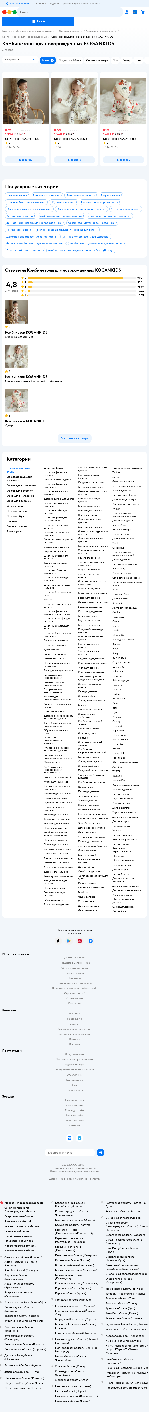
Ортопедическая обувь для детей (93, 877)
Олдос (116, 621)
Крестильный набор (55, 711)
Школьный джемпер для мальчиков (57, 634)
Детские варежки (122, 835)
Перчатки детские (122, 865)
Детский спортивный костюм (90, 744)
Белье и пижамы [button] (17, 526)
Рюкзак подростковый (125, 839)
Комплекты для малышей (57, 777)
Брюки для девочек (89, 597)
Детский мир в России (61, 1178)
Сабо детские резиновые (126, 577)
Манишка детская (122, 895)
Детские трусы (120, 821)
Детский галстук (121, 874)
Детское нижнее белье (125, 816)
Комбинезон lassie (88, 756)
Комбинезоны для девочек (93, 546)
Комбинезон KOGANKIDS (26, 332)
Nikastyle (117, 671)
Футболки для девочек (90, 487)
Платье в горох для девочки (88, 645)
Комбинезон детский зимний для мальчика (56, 834)
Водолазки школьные (56, 640)
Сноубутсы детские (89, 871)
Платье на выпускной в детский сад (57, 664)
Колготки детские (122, 789)
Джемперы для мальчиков (58, 858)
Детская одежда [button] (17, 511)
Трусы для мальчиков (124, 812)
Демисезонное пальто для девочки (92, 493)
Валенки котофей (122, 529)
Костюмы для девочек (90, 611)
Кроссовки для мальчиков (92, 663)
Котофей (117, 603)
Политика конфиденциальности (74, 983)
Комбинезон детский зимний (90, 723)
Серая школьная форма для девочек (58, 541)
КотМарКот (118, 780)
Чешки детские (86, 896)
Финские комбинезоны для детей (91, 776)
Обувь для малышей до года (56, 732)
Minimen (117, 716)
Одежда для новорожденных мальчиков (53, 740)
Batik (115, 707)
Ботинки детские (122, 573)
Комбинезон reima (88, 728)
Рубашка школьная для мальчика (56, 534)
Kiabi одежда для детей (125, 762)
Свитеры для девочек (90, 527)
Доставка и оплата (74, 957)
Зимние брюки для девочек (88, 653)
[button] (38, 21)
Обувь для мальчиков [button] (20, 496)
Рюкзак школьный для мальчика (56, 505)
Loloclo (116, 689)
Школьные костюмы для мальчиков (57, 586)
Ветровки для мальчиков (57, 793)
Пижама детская (121, 803)
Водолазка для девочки (91, 658)
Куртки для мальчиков (56, 781)
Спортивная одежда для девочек (91, 552)
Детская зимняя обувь (124, 564)
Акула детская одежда (124, 607)
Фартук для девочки (55, 551)
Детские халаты (121, 807)
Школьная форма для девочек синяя (55, 519)
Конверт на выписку (55, 654)
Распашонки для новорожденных (53, 676)
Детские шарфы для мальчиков (123, 880)
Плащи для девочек (89, 791)
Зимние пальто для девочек (54, 894)
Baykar (116, 748)
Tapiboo (116, 472)
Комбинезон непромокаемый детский (92, 751)
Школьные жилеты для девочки (56, 627)
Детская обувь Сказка (124, 495)
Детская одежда (69, 31)
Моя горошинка (52, 762)
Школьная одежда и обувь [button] (19, 470)
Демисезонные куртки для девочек (93, 533)
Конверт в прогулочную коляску (57, 705)
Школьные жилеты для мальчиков (56, 579)
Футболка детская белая (91, 836)
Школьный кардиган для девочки (57, 594)
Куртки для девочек (89, 625)
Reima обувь (119, 525)
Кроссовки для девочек (91, 672)
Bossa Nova (118, 698)
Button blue (119, 657)
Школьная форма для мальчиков (55, 485)
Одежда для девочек (89, 506)
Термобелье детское (89, 823)
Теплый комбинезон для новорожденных (57, 724)
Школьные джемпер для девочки (57, 605)
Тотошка (117, 685)
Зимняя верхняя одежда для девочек (91, 564)
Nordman (83, 892)
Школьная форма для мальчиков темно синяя (57, 613)
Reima (115, 626)
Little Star (117, 744)
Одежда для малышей (100, 31)
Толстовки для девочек (56, 904)
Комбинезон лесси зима (91, 782)
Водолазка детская (88, 805)
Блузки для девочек (89, 620)
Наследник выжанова (124, 639)
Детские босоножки (123, 538)
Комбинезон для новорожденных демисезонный (53, 769)
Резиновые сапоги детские (127, 467)
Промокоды (74, 978)
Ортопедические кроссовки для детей (124, 515)
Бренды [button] (12, 521)
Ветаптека (74, 1125)
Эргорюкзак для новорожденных (53, 691)
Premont (117, 726)
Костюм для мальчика (56, 814)
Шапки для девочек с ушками (124, 901)
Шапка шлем (119, 856)
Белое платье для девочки (92, 593)
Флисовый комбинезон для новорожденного (57, 749)
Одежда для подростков (91, 761)
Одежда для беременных (91, 700)
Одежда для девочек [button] (20, 490)
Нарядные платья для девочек (55, 882)
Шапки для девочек (123, 860)
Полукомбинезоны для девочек (91, 631)
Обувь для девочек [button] (19, 501)
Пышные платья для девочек (89, 500)
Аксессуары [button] (14, 531)
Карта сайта (74, 1003)
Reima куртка (85, 786)
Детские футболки (88, 766)
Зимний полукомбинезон (92, 846)
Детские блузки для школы (59, 498)
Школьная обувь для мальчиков (55, 572)
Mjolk (115, 712)
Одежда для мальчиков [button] (21, 485)
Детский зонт (120, 911)
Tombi (115, 543)
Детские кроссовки (89, 905)
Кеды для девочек (88, 691)
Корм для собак (74, 1115)
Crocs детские (86, 901)
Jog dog (116, 477)
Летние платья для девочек (93, 602)
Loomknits (118, 666)
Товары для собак (74, 1110)
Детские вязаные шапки (125, 885)
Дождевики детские (89, 809)
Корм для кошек (74, 1105)
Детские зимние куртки (91, 827)
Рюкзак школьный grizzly (57, 479)
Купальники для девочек (126, 785)
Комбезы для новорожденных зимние (57, 698)
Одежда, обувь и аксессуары (34, 31)
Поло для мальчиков (55, 828)
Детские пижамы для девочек (89, 521)
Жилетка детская (87, 800)
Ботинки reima (120, 534)
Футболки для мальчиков (58, 802)
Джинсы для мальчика (56, 871)
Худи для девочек (87, 616)
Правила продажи (74, 972)
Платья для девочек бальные (89, 476)
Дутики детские (121, 559)
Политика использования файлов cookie (74, 988)
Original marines (121, 662)
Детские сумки (120, 869)
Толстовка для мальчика (57, 819)
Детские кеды (120, 598)
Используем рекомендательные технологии (74, 1171)
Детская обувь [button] (16, 516)
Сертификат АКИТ (74, 993)
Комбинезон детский (90, 709)
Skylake (48, 599)
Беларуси (95, 1178)
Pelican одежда (120, 680)
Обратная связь (74, 998)
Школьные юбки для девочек (55, 512)
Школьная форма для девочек (55, 474)
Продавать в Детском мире (74, 962)
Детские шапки (121, 844)
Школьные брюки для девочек (56, 557)
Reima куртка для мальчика (58, 876)
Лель (115, 703)
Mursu (116, 589)
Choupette (118, 635)
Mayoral (116, 648)
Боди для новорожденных (58, 670)
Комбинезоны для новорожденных (24, 37)
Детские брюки (87, 850)
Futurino (117, 676)
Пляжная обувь (120, 594)
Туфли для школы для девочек (55, 564)
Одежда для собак (74, 1120)
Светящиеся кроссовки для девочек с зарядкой (91, 678)
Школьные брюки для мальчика (56, 493)
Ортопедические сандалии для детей (123, 554)
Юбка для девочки (54, 899)
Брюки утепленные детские (89, 861)
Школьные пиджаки (55, 645)
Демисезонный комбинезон (86, 715)
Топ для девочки (121, 826)
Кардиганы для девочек (91, 482)
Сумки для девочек (123, 906)
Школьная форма (53, 467)
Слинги (82, 705)
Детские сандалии (122, 520)
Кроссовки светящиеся (91, 887)
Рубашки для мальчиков (57, 823)
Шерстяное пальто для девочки (90, 638)
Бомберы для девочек (90, 606)
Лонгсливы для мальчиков (58, 867)
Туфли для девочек (88, 667)
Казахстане (81, 1178)
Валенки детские (121, 490)
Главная (7, 31)
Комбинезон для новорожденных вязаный (58, 756)
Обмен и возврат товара (74, 967)
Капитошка (118, 757)
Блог (74, 1084)
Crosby (116, 721)
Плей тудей (118, 616)
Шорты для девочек (89, 569)
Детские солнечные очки (126, 890)
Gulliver (116, 612)
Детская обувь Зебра (124, 499)
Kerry (115, 653)
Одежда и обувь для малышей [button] (19, 478)
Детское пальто (87, 832)
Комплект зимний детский (93, 818)
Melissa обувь (120, 568)
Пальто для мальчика (55, 840)
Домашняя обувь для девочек (89, 685)
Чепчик (116, 830)
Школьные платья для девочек (56, 526)
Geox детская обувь (123, 481)
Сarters (116, 694)
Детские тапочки (87, 910)
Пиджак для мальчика (90, 841)
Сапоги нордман (87, 883)
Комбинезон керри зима (92, 814)
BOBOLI (117, 776)
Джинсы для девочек (89, 588)
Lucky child (118, 753)
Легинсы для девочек (90, 510)
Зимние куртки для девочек (88, 575)
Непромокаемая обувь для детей (127, 584)
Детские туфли (86, 696)
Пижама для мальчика (56, 844)
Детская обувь (86, 866)
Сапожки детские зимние (126, 504)
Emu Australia (120, 739)
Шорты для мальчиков (56, 853)
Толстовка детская (88, 796)
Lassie (115, 630)
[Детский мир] (9, 12)
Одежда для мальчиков (56, 862)
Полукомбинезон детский (93, 770)
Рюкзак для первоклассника (121, 850)
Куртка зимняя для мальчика (54, 808)
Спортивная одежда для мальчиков (57, 788)
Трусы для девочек (122, 798)
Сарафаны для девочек (56, 546)
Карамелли (118, 730)
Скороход (118, 547)
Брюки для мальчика (55, 798)
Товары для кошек (74, 1100)
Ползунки (83, 737)
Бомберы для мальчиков (57, 849)
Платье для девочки (55, 888)
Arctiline (117, 766)
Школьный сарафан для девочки (57, 620)
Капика (116, 644)
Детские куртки (87, 733)
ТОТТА (116, 771)
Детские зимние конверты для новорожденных (59, 717)
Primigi (116, 508)
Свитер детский (87, 855)
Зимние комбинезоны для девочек (92, 469)
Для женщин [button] (15, 506)
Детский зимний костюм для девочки (92, 583)
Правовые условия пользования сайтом (74, 1167)
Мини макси (119, 735)
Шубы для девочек (88, 515)
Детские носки (120, 794)
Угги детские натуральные (126, 486)
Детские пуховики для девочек (90, 540)
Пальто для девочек (89, 557)
